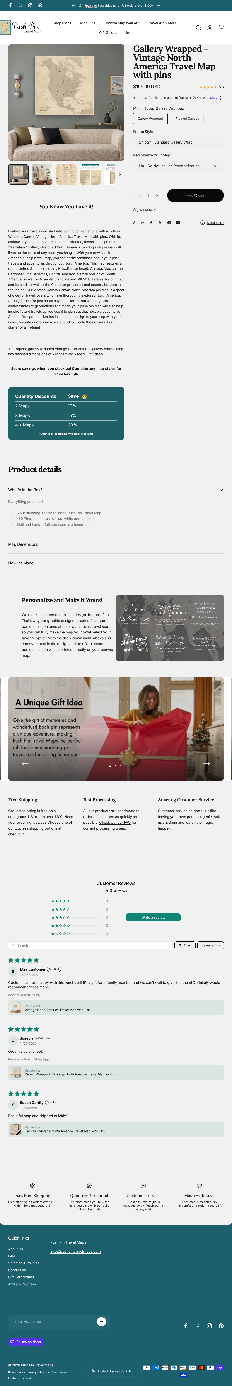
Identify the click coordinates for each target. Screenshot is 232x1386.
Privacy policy (36, 1372)
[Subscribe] (101, 1321)
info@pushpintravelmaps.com (75, 1251)
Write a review (153, 917)
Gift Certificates (21, 1277)
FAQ (11, 1256)
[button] (79, 901)
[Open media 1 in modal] (66, 102)
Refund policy (16, 1372)
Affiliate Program (22, 1284)
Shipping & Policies (23, 1263)
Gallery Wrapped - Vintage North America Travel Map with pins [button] (72, 1074)
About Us (15, 1249)
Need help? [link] (215, 222)
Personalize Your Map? (152, 155)
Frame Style (143, 131)
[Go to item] (18, 174)
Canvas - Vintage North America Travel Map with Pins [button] (65, 1131)
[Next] (159, 5)
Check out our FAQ (115, 822)
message (129, 1205)
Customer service (143, 1195)
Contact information (20, 1378)
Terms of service (57, 1372)
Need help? (148, 210)
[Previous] (73, 5)
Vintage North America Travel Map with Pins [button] (57, 1010)
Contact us (17, 1270)
